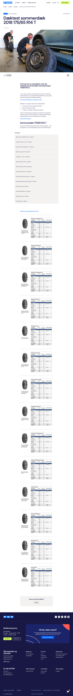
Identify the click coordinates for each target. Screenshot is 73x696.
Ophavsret (19, 690)
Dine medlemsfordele (60, 655)
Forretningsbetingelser (8, 694)
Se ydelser (58, 671)
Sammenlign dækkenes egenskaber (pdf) (31, 99)
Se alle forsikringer (29, 671)
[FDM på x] (59, 617)
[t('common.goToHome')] (8, 617)
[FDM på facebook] (56, 617)
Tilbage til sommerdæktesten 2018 (29, 211)
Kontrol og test (44, 671)
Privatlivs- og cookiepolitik (8, 690)
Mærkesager (43, 655)
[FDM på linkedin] (65, 617)
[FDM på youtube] (68, 617)
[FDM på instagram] (62, 617)
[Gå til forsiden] (7, 3)
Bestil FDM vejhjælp (25, 118)
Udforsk (10, 6)
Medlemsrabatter (59, 657)
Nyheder (15, 6)
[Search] (58, 3)
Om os (42, 654)
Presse (42, 659)
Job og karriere (44, 657)
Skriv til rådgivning (29, 654)
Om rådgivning (29, 655)
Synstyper (43, 672)
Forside (4, 6)
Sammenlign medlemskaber (61, 654)
